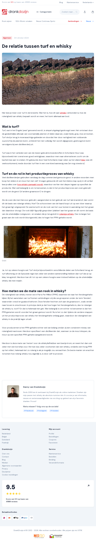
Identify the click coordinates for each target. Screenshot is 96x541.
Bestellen (52, 457)
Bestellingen (54, 437)
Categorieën (46, 12)
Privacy (5, 469)
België (4, 437)
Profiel (51, 433)
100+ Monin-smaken (24, 21)
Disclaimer (6, 472)
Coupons (52, 440)
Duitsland (6, 440)
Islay (83, 160)
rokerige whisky (66, 214)
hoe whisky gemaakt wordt (30, 184)
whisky (63, 113)
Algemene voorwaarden (12, 466)
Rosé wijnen (7, 21)
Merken (5, 463)
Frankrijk (5, 443)
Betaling (52, 460)
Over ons (5, 454)
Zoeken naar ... (68, 12)
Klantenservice (55, 454)
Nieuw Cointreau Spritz (45, 21)
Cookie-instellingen (10, 475)
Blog (4, 460)
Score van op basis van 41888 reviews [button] (19, 2)
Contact (5, 457)
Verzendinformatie (56, 463)
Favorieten (53, 443)
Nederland (6, 433)
